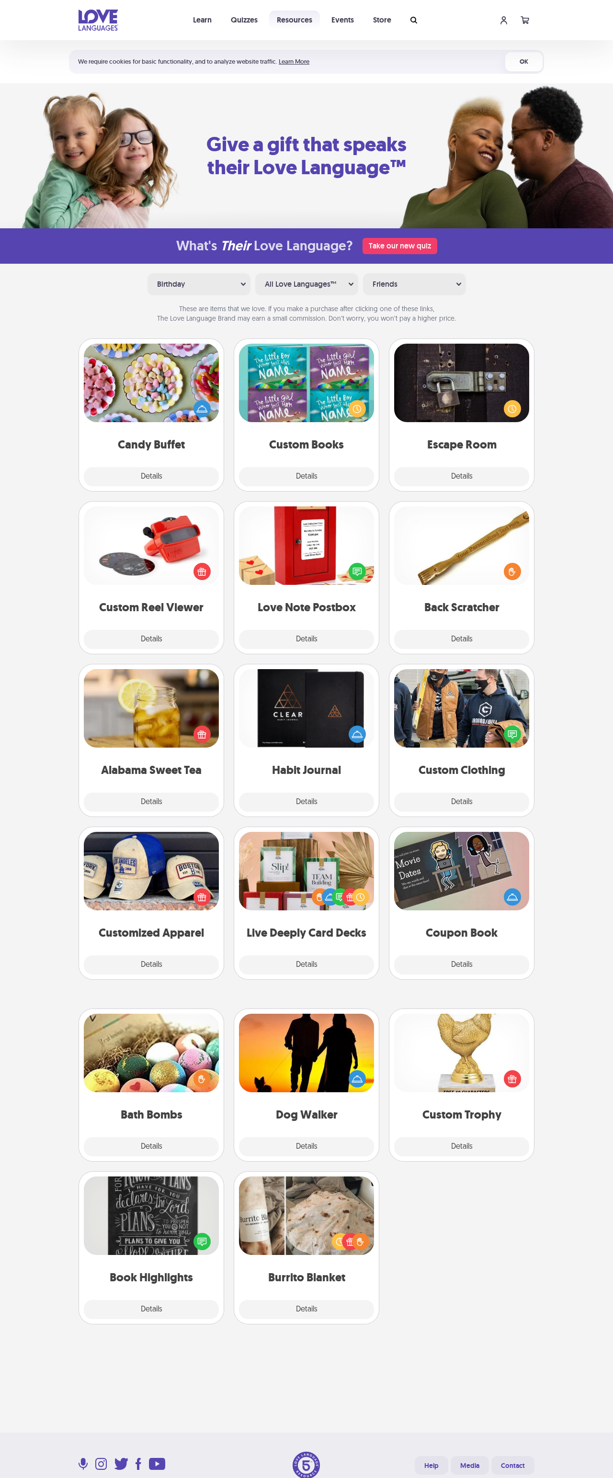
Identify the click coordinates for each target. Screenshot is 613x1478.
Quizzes (244, 20)
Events (342, 20)
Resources (294, 20)
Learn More (294, 61)
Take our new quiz (400, 246)
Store (382, 20)
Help (431, 1465)
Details (151, 477)
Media (469, 1465)
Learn (202, 20)
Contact (513, 1465)
